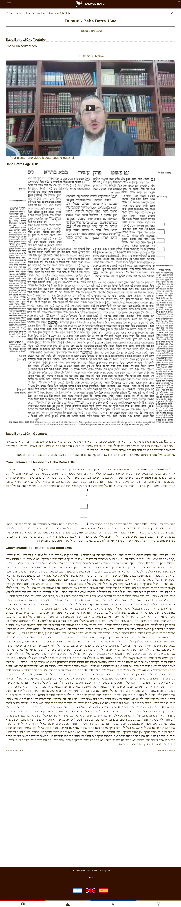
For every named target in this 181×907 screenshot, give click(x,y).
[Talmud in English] (90, 890)
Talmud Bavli (95, 3)
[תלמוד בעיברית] (77, 890)
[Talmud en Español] (103, 890)
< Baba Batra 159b (14, 751)
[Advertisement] (90, 760)
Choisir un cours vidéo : (22, 46)
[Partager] (172, 13)
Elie (108, 870)
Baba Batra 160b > (166, 751)
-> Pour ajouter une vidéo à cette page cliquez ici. (40, 157)
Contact (90, 877)
